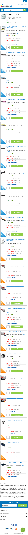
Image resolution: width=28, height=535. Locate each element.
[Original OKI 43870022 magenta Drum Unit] (3, 402)
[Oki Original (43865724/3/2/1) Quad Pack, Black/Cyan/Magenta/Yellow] (3, 244)
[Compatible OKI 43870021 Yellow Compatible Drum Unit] (3, 150)
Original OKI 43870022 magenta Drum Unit (14, 398)
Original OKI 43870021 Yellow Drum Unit (14, 420)
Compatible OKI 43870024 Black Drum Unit (14, 217)
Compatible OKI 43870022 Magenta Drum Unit (15, 170)
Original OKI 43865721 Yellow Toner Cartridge (15, 331)
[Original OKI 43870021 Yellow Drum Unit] (3, 424)
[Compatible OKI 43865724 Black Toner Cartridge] (3, 57)
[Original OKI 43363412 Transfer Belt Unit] (3, 467)
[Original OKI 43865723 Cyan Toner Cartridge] (3, 290)
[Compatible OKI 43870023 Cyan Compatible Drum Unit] (3, 197)
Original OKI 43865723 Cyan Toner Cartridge (15, 286)
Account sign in (7, 1)
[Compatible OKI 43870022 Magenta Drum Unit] (3, 174)
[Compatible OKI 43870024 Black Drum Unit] (3, 220)
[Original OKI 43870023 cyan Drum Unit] (3, 380)
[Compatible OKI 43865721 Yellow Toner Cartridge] (3, 127)
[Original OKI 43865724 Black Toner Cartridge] (3, 268)
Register (12, 1)
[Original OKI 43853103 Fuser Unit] (3, 446)
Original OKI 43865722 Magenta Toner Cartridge (15, 308)
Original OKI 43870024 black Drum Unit (14, 353)
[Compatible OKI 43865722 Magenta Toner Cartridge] (3, 103)
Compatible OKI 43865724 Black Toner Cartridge (15, 52)
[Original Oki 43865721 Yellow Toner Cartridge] (3, 336)
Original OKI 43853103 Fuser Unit (12, 442)
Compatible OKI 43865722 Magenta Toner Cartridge (16, 99)
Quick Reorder (17, 1)
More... (18, 33)
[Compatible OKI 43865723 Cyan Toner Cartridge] (3, 80)
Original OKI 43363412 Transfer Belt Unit (14, 462)
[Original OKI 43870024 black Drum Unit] (3, 358)
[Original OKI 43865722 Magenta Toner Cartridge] (3, 312)
